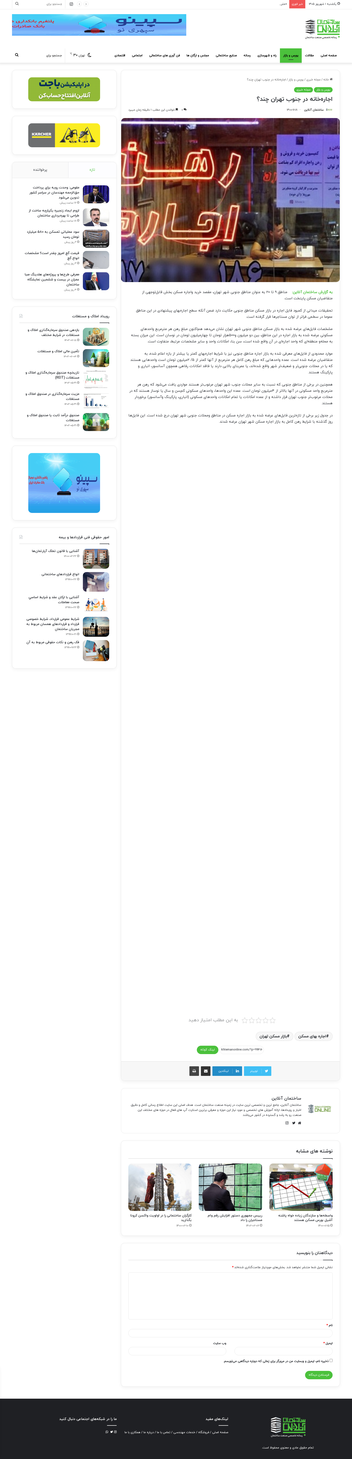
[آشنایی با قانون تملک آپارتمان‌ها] (96, 559)
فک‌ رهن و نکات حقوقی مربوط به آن (52, 642)
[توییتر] (292, 1123)
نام (329, 1325)
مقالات (309, 55)
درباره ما (148, 1432)
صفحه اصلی (329, 55)
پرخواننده (40, 169)
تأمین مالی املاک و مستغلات (58, 351)
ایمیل (328, 1343)
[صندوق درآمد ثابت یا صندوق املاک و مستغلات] (96, 422)
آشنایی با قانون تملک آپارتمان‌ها (55, 551)
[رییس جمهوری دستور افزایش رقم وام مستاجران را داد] (230, 1187)
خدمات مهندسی (184, 1432)
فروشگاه (203, 1432)
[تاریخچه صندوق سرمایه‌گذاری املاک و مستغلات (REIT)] (96, 379)
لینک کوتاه (207, 1050)
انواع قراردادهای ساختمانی (60, 574)
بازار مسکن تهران (273, 1036)
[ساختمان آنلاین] (322, 29)
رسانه (247, 55)
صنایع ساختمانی (226, 55)
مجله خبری (313, 80)
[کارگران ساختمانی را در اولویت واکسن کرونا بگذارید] (160, 1187)
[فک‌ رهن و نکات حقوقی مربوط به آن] (96, 650)
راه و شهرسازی (267, 55)
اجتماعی (137, 55)
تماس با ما (163, 1432)
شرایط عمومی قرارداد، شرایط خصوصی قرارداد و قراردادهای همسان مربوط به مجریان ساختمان (52, 624)
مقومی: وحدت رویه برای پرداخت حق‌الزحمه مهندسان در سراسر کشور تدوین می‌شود (54, 192)
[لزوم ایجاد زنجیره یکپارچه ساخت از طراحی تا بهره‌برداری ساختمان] (96, 217)
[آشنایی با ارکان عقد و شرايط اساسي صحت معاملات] (96, 604)
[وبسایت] (298, 1123)
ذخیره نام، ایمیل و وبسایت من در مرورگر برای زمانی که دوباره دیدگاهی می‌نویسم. (276, 1361)
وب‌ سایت (219, 1343)
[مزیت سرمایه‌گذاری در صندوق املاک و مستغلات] (96, 401)
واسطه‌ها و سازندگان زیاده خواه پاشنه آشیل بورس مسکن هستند (305, 1217)
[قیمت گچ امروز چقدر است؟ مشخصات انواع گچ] (96, 260)
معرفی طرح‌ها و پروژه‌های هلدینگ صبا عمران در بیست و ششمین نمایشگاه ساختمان (52, 279)
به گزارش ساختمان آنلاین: (312, 292)
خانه (326, 80)
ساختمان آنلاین (314, 110)
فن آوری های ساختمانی (164, 55)
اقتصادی (119, 55)
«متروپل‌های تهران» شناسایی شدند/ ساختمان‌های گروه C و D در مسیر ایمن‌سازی (234, 4)
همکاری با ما (132, 1432)
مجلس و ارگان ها (198, 55)
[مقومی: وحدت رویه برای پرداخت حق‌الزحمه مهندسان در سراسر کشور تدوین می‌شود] (96, 194)
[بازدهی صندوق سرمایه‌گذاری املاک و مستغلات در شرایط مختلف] (96, 337)
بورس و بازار (290, 55)
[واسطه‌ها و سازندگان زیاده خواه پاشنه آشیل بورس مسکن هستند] (301, 1187)
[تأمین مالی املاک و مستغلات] (96, 358)
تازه (92, 169)
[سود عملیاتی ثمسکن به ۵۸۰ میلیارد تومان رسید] (96, 239)
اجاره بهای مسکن (312, 1036)
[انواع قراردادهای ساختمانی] (96, 582)
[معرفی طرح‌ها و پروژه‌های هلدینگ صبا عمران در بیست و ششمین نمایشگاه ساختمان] (96, 281)
